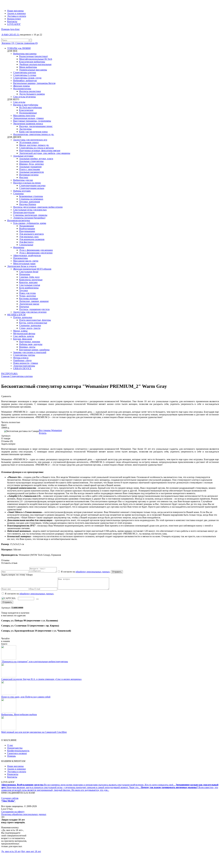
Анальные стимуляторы (31, 161)
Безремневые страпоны (31, 196)
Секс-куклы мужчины (24, 96)
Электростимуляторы (24, 366)
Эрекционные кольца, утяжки (28, 118)
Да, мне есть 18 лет (11, 851)
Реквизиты (12, 774)
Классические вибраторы (32, 61)
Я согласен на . (29, 593)
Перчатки (24, 306)
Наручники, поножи (29, 341)
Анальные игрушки (23, 156)
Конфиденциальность (18, 750)
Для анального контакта (31, 234)
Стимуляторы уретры (24, 355)
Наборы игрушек (22, 191)
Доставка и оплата (16, 16)
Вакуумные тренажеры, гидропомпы (32, 121)
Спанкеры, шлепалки (30, 325)
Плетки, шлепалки (22, 317)
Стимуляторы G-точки (24, 75)
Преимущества (14, 748)
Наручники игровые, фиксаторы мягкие (39, 150)
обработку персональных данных (93, 571)
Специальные (26, 244)
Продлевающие (27, 231)
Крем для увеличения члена (33, 131)
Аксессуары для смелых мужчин (30, 312)
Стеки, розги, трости (29, 328)
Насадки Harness (27, 204)
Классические (26, 110)
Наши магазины (15, 10)
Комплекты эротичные (31, 279)
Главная (5, 376)
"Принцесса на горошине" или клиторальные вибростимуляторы (34, 661)
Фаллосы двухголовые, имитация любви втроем (38, 207)
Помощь (5, 29)
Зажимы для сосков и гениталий (29, 352)
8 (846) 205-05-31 (10, 34)
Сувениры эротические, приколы (30, 215)
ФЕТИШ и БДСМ (16, 314)
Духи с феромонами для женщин (36, 250)
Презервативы (20, 258)
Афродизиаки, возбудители (27, 255)
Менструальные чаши (24, 263)
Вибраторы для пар (23, 180)
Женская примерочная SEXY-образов (32, 269)
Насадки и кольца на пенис (27, 183)
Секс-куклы (19, 102)
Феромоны (18, 247)
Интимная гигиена (28, 174)
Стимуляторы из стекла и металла (36, 148)
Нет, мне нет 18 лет (31, 851)
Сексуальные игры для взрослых (30, 209)
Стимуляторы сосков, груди (27, 78)
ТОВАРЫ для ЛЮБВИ (19, 48)
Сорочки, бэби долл (29, 277)
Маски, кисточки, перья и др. (34, 145)
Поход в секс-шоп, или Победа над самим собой (25, 697)
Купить (42, 433)
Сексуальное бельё (28, 271)
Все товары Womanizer (50, 430)
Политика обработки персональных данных (23, 814)
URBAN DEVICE (22, 368)
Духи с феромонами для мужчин (36, 252)
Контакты (12, 21)
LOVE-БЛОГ (14, 24)
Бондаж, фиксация (22, 339)
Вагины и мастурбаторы (25, 104)
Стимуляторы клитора (24, 72)
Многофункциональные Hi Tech (35, 59)
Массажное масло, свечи (25, 261)
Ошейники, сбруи (22, 360)
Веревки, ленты (27, 347)
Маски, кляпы (20, 331)
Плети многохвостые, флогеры (35, 320)
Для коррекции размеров (31, 239)
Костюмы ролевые (28, 298)
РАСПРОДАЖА (9, 373)
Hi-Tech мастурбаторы (30, 107)
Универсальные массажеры (33, 69)
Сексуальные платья (29, 285)
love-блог (15, 29)
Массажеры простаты (24, 115)
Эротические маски (29, 304)
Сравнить (6, 396)
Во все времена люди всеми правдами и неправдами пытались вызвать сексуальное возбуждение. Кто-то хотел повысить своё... (88, 784)
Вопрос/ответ (14, 18)
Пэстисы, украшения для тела (34, 309)
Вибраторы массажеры (25, 53)
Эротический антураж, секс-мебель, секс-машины (44, 153)
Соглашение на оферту (13, 811)
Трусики (23, 290)
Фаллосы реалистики (30, 91)
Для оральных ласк (29, 236)
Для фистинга (26, 242)
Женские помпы (21, 86)
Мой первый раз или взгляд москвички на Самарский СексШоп (34, 732)
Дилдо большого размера (32, 94)
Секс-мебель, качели (23, 336)
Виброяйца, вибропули (25, 80)
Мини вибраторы (28, 67)
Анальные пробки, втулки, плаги (36, 158)
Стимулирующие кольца (31, 188)
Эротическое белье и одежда (21, 266)
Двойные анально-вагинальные (35, 64)
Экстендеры (25, 129)
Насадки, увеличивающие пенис (36, 126)
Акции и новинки (16, 13)
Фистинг (23, 177)
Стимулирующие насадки (32, 185)
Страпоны (18, 193)
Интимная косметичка (18, 220)
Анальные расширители (31, 172)
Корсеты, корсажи (28, 282)
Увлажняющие (26, 226)
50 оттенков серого (29, 142)
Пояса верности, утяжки (25, 363)
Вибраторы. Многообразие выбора (19, 714)
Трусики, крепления (29, 201)
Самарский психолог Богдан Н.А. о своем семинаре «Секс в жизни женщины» (41, 679)
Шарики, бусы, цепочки (31, 164)
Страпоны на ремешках (31, 199)
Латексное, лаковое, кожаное (34, 301)
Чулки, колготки (27, 296)
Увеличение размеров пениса (28, 123)
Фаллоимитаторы (22, 88)
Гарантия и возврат (17, 753)
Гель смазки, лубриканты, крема (29, 223)
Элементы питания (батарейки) (29, 217)
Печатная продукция (23, 212)
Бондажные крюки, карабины (34, 349)
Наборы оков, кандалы (30, 344)
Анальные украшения (30, 166)
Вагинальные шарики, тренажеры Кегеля (34, 83)
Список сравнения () (26, 43)
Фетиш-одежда (20, 357)
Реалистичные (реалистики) (33, 56)
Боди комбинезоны (29, 287)
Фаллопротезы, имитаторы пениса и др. (33, 134)
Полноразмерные (28, 113)
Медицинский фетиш (24, 333)
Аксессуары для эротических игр (30, 139)
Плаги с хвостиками (29, 169)
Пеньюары (24, 274)
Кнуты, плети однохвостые (33, 322)
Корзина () (8, 43)
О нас (10, 745)
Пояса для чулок (27, 293)
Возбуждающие (27, 228)
